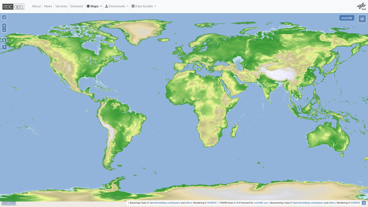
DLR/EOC (212, 202)
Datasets (77, 6)
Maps (94, 6)
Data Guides (144, 6)
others (188, 202)
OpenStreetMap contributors (165, 202)
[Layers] (362, 18)
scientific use (261, 202)
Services (61, 6)
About (36, 6)
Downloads (117, 6)
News (48, 6)
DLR (238, 202)
